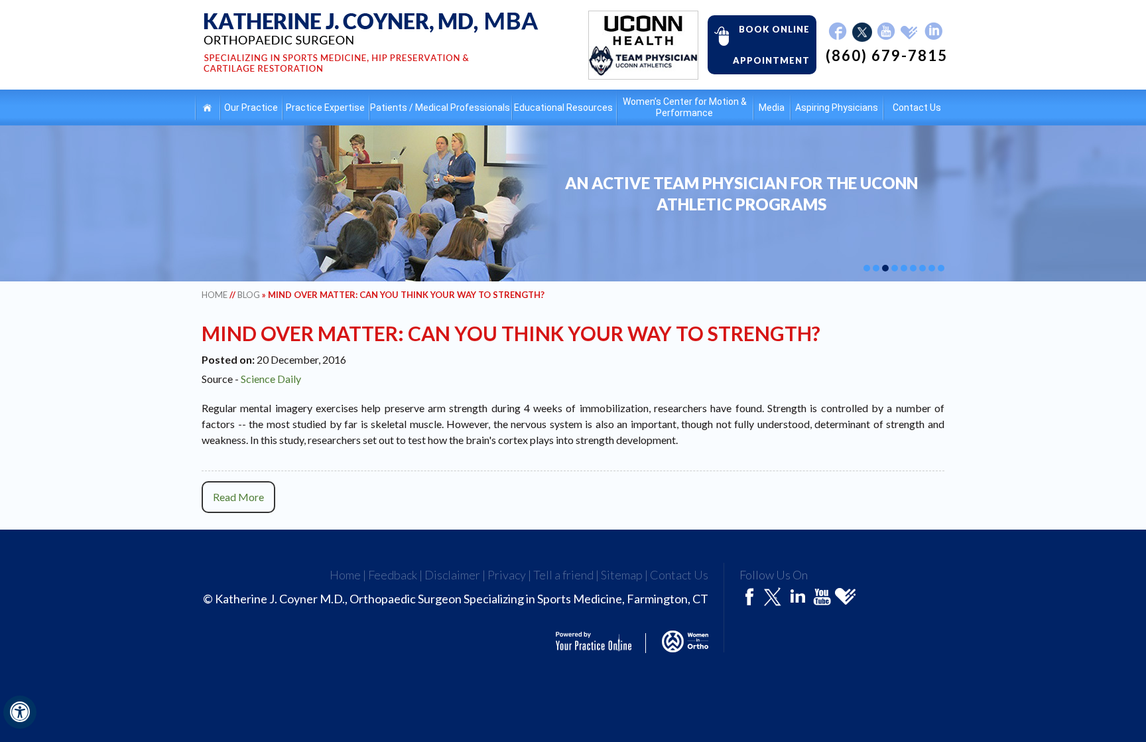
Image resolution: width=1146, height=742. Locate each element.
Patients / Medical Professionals (440, 107)
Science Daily (271, 378)
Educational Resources (563, 107)
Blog (248, 294)
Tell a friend (563, 574)
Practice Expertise (325, 107)
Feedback (392, 574)
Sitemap (622, 574)
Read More (238, 496)
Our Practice (251, 107)
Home (207, 108)
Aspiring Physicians (836, 107)
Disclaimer (452, 574)
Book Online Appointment (771, 45)
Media (772, 107)
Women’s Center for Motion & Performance (685, 107)
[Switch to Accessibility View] (19, 712)
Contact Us (917, 107)
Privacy (506, 574)
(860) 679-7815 (887, 55)
